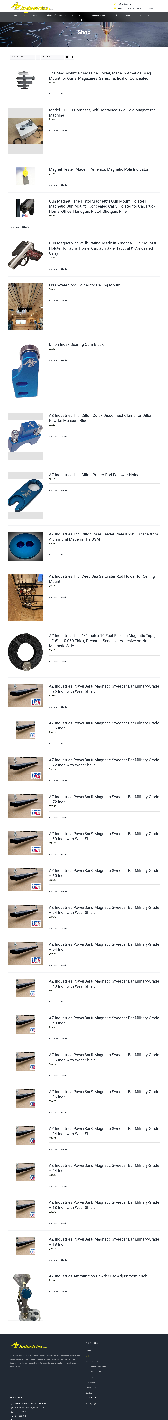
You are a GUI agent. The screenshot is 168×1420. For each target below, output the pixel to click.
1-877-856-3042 (125, 4)
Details (64, 94)
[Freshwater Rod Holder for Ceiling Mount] (25, 306)
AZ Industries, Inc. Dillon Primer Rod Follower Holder (95, 474)
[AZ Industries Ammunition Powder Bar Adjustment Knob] (25, 1297)
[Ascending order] (38, 57)
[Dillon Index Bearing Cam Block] (25, 371)
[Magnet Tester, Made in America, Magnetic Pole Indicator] (25, 176)
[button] (81, 19)
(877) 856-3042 (20, 1416)
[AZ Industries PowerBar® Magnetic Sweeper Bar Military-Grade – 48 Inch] (25, 1024)
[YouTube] (95, 1404)
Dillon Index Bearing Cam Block (76, 344)
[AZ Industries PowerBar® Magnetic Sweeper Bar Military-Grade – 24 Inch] (25, 1172)
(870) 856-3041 (20, 1412)
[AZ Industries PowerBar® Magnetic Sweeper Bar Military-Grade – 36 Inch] (25, 1098)
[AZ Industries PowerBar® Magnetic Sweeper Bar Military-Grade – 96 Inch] (25, 730)
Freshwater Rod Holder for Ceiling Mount (84, 285)
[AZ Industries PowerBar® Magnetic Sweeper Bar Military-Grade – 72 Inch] (25, 806)
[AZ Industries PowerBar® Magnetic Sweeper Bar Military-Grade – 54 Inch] (25, 953)
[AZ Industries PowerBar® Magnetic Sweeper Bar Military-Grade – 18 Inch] (25, 1246)
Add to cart (54, 94)
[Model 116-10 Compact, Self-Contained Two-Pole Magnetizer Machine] (25, 131)
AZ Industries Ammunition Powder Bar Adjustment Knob (98, 1276)
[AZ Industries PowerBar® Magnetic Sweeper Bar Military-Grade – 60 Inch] (25, 879)
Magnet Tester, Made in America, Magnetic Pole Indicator (98, 169)
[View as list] (71, 57)
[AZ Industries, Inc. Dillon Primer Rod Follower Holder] (25, 495)
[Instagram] (91, 1404)
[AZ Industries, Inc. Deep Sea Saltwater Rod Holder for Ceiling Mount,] (25, 597)
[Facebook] (87, 1404)
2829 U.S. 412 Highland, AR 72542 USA (29, 1408)
